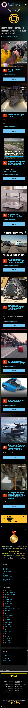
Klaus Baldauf (8, 613)
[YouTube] (17, 702)
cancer (6, 550)
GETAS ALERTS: (17, 684)
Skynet (4, 578)
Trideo (8, 123)
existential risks (18, 550)
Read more (14, 79)
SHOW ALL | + (5, 644)
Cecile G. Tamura (9, 615)
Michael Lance (8, 635)
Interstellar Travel (11, 553)
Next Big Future (6, 658)
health (11, 552)
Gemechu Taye (8, 603)
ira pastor (16, 553)
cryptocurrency (10, 550)
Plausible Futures (7, 660)
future (25, 550)
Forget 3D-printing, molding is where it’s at (15, 215)
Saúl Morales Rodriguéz (10, 592)
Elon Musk (5, 575)
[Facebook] (9, 702)
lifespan (6, 555)
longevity (10, 555)
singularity (21, 557)
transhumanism (17, 559)
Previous (9, 516)
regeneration (12, 557)
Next (16, 521)
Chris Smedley (8, 642)
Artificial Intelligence (19, 546)
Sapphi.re (23, 700)
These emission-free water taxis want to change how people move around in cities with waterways (16, 447)
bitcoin (20, 548)
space (24, 557)
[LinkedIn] (14, 702)
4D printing (5, 569)
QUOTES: (16, 696)
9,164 (13, 519)
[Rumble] (19, 702)
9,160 (19, 516)
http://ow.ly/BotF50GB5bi (9, 171)
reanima (22, 555)
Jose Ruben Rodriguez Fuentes (12, 608)
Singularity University (8, 576)
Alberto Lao (7, 621)
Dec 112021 (5, 70)
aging (3, 546)
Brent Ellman (8, 631)
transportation (15, 266)
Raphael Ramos (8, 624)
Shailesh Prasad (9, 75)
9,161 (23, 516)
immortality (5, 553)
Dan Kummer (8, 610)
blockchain (24, 548)
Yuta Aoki (7, 617)
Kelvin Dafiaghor (9, 605)
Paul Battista (8, 601)
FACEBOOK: (5, 681)
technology (10, 559)
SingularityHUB (6, 662)
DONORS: (9, 688)
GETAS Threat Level (14, 676)
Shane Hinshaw (8, 622)
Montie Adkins (8, 638)
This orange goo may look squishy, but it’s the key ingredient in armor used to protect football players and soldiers (16, 495)
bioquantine (24, 546)
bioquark (5, 548)
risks (18, 557)
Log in (4, 36)
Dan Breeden (8, 597)
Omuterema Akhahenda (10, 612)
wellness (22, 559)
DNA (4, 572)
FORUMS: (10, 696)
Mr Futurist (5, 657)
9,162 (4, 519)
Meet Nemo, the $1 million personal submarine (16, 401)
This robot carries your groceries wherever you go (16, 362)
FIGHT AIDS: (7, 690)
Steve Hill (7, 629)
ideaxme (23, 552)
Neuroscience (17, 555)
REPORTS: (16, 690)
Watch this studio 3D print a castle (16, 116)
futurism (14, 75)
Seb (6, 633)
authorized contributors (12, 36)
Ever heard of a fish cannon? (14, 70)
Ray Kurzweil (6, 574)
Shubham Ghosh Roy (10, 594)
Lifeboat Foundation (11, 700)
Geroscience (6, 653)
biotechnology (16, 548)
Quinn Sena (7, 596)
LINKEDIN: (6, 684)
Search (25, 529)
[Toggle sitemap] (23, 4)
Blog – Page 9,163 (14, 10)
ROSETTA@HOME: (6, 694)
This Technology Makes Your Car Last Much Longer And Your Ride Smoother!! (16, 261)
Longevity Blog (6, 655)
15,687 (9, 521)
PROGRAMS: (17, 692)
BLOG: (16, 686)
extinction (22, 550)
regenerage (6, 557)
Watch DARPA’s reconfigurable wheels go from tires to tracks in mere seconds (16, 307)
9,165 (17, 519)
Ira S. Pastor (8, 640)
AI (5, 546)
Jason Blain (7, 636)
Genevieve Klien (8, 590)
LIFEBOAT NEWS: (17, 681)
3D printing (15, 127)
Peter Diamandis (7, 571)
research (17, 557)
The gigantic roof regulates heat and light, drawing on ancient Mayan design (16, 163)
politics (20, 555)
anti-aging (13, 546)
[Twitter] (12, 702)
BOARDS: (16, 688)
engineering (15, 321)
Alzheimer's (8, 546)
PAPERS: (16, 694)
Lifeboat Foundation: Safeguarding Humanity (10, 4)
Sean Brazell (8, 628)
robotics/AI (15, 366)
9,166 (22, 519)
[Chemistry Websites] (14, 537)
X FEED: (6, 686)
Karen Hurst (7, 606)
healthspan (16, 552)
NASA (14, 555)
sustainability (15, 174)
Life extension (22, 553)
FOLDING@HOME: (6, 692)
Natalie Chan (8, 626)
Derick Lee (7, 619)
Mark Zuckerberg (7, 579)
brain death (3, 550)
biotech (10, 548)
